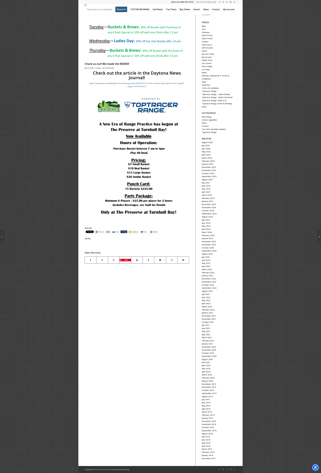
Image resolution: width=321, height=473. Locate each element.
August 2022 (207, 291)
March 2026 (207, 158)
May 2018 (206, 443)
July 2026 (206, 145)
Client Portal (207, 35)
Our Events (207, 63)
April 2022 (206, 303)
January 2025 (207, 201)
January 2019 (207, 418)
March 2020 (207, 374)
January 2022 (207, 312)
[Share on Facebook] (90, 260)
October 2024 (208, 210)
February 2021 (208, 340)
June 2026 (206, 148)
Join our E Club (208, 54)
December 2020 (209, 347)
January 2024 (207, 238)
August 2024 (207, 216)
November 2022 (209, 281)
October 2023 (208, 247)
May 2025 (206, 188)
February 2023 (208, 272)
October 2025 (208, 173)
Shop (204, 82)
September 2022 (209, 288)
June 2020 (206, 365)
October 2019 (208, 390)
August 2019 (207, 396)
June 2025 (206, 185)
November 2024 (209, 207)
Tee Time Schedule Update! (214, 129)
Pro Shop (206, 69)
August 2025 (207, 179)
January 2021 (207, 343)
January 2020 (207, 381)
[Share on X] (102, 260)
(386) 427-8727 (187, 2)
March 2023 (207, 269)
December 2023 (209, 241)
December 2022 (209, 278)
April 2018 (206, 446)
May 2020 (206, 368)
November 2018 (209, 424)
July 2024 (206, 220)
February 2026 (208, 161)
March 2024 (207, 232)
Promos (205, 126)
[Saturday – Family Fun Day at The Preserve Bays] (319, 236)
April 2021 (206, 334)
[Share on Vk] (160, 260)
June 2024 (206, 223)
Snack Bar (206, 85)
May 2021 (206, 331)
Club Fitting (206, 117)
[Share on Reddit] (171, 260)
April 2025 (206, 192)
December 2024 (209, 204)
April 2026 (206, 154)
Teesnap (126, 469)
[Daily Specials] (137, 41)
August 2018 (207, 433)
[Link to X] (227, 2)
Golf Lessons (207, 47)
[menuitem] (205, 2)
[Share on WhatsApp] (113, 260)
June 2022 (206, 297)
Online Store (207, 60)
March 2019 (207, 412)
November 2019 (209, 387)
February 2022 (208, 309)
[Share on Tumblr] (148, 260)
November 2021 (209, 319)
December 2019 (209, 384)
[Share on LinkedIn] (137, 260)
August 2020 (207, 359)
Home (204, 51)
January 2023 (207, 275)
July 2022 (206, 294)
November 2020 (209, 350)
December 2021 (209, 316)
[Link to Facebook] (219, 2)
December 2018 (209, 421)
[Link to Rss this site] (234, 2)
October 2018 (208, 427)
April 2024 (206, 229)
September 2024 (209, 213)
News (99, 68)
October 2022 (208, 285)
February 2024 (208, 235)
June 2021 (206, 328)
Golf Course (207, 44)
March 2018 (207, 449)
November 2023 (209, 244)
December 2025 (209, 167)
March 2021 (207, 337)
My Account (207, 57)
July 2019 (206, 399)
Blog (204, 26)
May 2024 (206, 226)
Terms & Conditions (210, 88)
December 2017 (209, 458)
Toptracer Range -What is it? (214, 100)
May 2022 (206, 300)
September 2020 (209, 356)
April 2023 (206, 266)
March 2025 (207, 195)
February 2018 (208, 452)
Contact (205, 41)
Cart (203, 29)
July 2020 (206, 362)
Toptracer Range (209, 91)
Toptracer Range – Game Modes (216, 94)
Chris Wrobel (109, 68)
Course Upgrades (209, 120)
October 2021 (208, 322)
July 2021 (206, 325)
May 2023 (206, 263)
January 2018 (207, 455)
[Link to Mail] (230, 2)
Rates (204, 72)
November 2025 (209, 170)
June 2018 (206, 439)
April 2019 (206, 409)
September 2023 (209, 250)
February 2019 (208, 415)
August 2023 (207, 254)
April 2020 (206, 371)
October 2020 (208, 353)
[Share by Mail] (183, 260)
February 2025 (208, 198)
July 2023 (206, 257)
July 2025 (206, 182)
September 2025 (209, 176)
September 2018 (209, 430)
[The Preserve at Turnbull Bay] (98, 9)
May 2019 (206, 405)
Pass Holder (207, 66)
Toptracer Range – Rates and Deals (217, 97)
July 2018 (206, 436)
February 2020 (208, 377)
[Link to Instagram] (223, 2)
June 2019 (206, 402)
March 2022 (207, 306)
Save (126, 260)
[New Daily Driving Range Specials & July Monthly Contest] (2, 236)
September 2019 (209, 393)
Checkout (206, 32)
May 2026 (206, 151)
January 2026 (207, 164)
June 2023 (206, 260)
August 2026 (207, 142)
